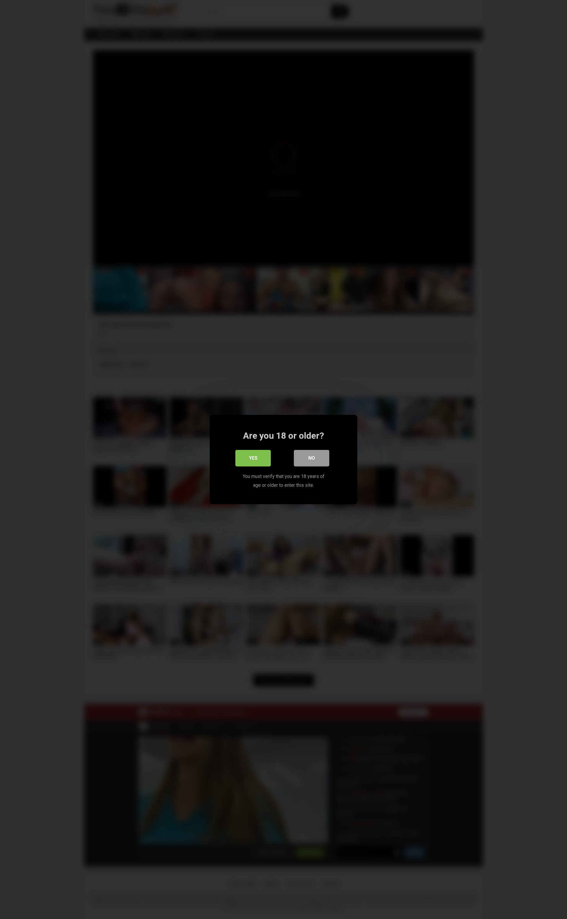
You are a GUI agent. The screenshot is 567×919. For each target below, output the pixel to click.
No (311, 458)
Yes (253, 458)
